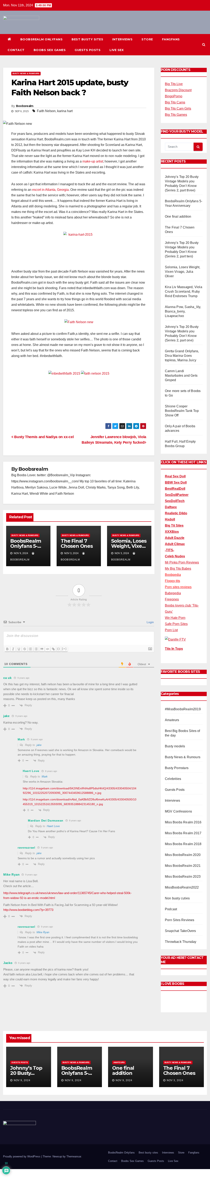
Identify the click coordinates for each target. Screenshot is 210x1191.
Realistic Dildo (176, 513)
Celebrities (173, 779)
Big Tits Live (174, 84)
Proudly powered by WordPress (22, 1156)
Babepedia (173, 593)
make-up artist (92, 161)
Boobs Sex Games (50, 50)
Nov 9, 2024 (22, 1080)
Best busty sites (87, 39)
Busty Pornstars (176, 768)
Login (150, 622)
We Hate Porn (175, 617)
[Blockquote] (42, 649)
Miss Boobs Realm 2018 (183, 844)
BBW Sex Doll (176, 482)
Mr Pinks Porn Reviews (182, 562)
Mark (45, 776)
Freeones (172, 599)
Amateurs (172, 720)
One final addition (178, 216)
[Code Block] (47, 649)
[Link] (53, 649)
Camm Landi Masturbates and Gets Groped (181, 375)
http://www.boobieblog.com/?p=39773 (28, 909)
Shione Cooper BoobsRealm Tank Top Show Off (182, 411)
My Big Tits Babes (178, 568)
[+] (64, 648)
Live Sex (117, 50)
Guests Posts (87, 50)
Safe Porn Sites (176, 624)
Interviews (122, 39)
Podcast (171, 909)
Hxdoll (170, 519)
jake (39, 745)
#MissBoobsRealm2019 (183, 709)
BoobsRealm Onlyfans (41, 39)
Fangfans (171, 39)
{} (58, 648)
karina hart (65, 111)
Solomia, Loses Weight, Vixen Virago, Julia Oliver (182, 271)
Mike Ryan (43, 932)
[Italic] (13, 649)
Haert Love (53, 826)
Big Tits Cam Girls (178, 108)
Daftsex (171, 507)
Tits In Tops (174, 648)
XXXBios (172, 531)
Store (147, 39)
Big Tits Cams (175, 102)
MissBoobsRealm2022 (182, 887)
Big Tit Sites (174, 525)
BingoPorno (173, 96)
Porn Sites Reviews (179, 920)
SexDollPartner (176, 495)
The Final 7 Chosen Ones (77, 543)
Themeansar (73, 1156)
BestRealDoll (175, 488)
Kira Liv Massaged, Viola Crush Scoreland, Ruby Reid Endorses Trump (183, 291)
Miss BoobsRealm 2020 (183, 855)
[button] (203, 44)
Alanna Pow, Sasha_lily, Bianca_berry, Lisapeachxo (183, 311)
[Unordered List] (36, 649)
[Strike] (24, 649)
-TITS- (169, 550)
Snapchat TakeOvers (180, 931)
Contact (16, 50)
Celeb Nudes (175, 556)
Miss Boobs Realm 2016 (183, 822)
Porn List (171, 630)
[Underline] (19, 649)
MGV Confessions (178, 811)
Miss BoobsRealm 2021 (183, 865)
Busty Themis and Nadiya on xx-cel (43, 437)
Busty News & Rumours (26, 73)
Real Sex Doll (175, 476)
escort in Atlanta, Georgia (50, 189)
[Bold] (7, 649)
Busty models (175, 746)
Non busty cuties (177, 898)
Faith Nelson (46, 111)
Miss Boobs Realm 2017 (183, 833)
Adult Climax (175, 544)
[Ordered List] (30, 649)
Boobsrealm (24, 106)
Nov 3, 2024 (175, 1080)
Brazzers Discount (178, 90)
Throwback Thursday (180, 941)
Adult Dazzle (174, 538)
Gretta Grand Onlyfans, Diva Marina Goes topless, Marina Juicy (182, 355)
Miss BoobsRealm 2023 (183, 876)
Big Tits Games (176, 114)
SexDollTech (175, 501)
